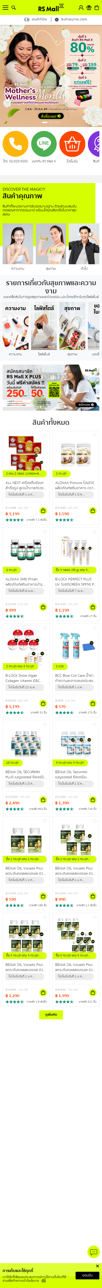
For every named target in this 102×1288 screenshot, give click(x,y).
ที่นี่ (44, 1280)
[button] (44, 122)
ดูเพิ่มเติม (51, 1014)
